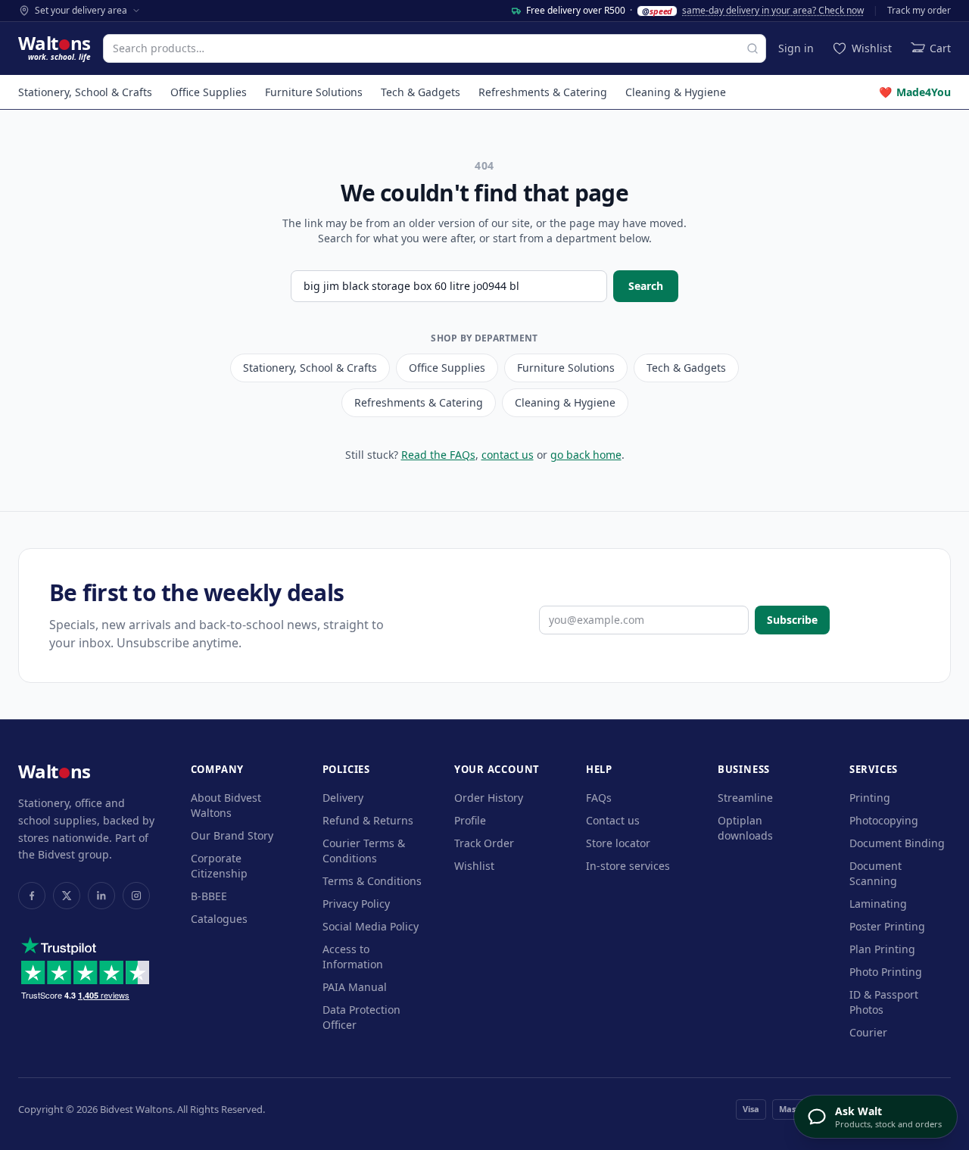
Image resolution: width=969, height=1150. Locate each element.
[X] (66, 895)
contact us (507, 454)
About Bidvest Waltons (226, 805)
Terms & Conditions (372, 881)
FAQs (599, 797)
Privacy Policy (356, 903)
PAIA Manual (354, 987)
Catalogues (219, 919)
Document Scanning (875, 873)
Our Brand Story (232, 835)
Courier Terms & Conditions (363, 850)
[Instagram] (136, 895)
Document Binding (897, 843)
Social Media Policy (370, 926)
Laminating (878, 903)
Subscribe (792, 619)
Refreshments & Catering (542, 92)
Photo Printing (885, 972)
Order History (488, 797)
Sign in (796, 48)
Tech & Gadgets (420, 92)
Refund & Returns (367, 820)
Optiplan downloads (745, 828)
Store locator (618, 843)
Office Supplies (208, 92)
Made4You (915, 92)
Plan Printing (882, 949)
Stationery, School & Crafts (85, 92)
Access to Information (352, 956)
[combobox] (434, 48)
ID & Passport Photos (883, 1002)
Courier (868, 1032)
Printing (869, 797)
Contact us (613, 820)
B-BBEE (209, 896)
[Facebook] (31, 895)
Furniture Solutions (314, 92)
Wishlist (474, 866)
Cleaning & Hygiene (675, 92)
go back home (586, 454)
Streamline (745, 797)
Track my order (919, 11)
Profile (470, 820)
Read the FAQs (438, 454)
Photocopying (883, 820)
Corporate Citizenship (219, 865)
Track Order (484, 843)
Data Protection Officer (361, 1017)
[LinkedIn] (101, 895)
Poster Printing (887, 926)
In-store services (628, 866)
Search (645, 286)
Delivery (342, 797)
